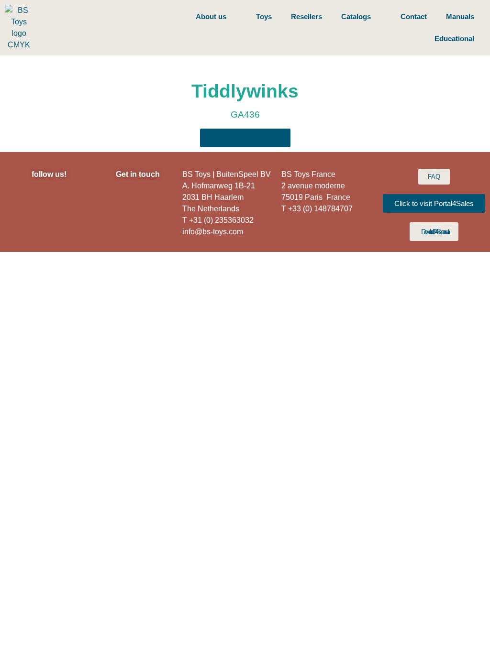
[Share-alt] (75, 223)
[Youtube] (49, 223)
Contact (414, 16)
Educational (454, 38)
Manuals (460, 16)
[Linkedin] (75, 199)
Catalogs (356, 16)
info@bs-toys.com (212, 232)
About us (211, 16)
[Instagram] (22, 199)
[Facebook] (49, 199)
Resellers (306, 16)
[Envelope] (22, 223)
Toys (264, 16)
